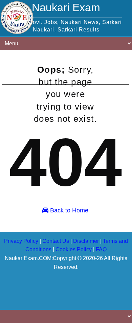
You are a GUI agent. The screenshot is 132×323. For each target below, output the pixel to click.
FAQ (101, 249)
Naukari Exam (66, 7)
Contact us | (48, 277)
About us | (18, 277)
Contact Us (55, 241)
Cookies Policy (74, 249)
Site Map (17, 284)
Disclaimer (86, 241)
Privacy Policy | (86, 277)
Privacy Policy (21, 241)
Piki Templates (79, 300)
